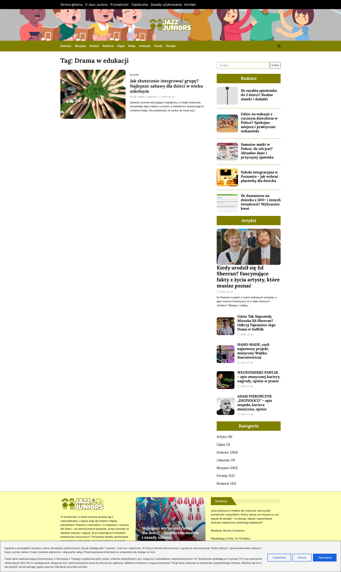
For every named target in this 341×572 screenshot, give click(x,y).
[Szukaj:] (243, 65)
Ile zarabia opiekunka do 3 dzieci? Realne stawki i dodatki (259, 94)
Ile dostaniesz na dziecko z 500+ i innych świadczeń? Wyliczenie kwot (261, 202)
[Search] (279, 46)
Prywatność (119, 4)
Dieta (131, 46)
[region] (170, 556)
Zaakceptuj (324, 557)
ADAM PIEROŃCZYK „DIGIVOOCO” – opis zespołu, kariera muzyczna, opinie (254, 402)
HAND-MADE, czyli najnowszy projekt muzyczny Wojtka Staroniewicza (253, 350)
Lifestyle (144, 46)
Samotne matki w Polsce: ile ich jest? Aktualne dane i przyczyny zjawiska (257, 150)
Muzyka (80, 46)
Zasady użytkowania (166, 4)
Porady (170, 46)
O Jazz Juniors (96, 4)
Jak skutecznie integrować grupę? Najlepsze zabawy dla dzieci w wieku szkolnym (166, 86)
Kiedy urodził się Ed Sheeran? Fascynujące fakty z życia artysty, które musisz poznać (248, 276)
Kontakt (190, 4)
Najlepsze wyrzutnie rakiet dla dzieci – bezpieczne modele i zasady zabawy (170, 533)
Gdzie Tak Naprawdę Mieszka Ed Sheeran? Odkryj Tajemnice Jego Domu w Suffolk (256, 322)
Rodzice (108, 46)
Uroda (158, 46)
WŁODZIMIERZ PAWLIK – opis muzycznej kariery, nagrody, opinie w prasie (258, 376)
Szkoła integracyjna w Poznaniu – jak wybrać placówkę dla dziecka (259, 176)
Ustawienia (279, 557)
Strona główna (71, 4)
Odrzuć (302, 557)
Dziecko (65, 46)
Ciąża (121, 46)
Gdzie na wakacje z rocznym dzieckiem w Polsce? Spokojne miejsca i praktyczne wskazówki (259, 122)
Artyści (94, 46)
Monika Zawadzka (147, 97)
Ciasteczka (139, 4)
